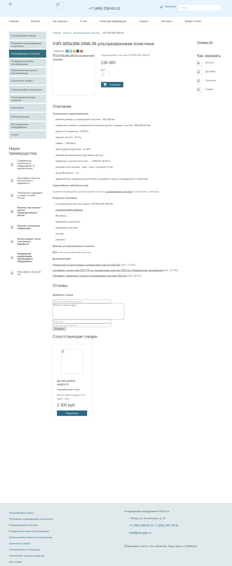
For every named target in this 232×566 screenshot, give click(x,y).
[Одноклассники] (74, 51)
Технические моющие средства (26, 555)
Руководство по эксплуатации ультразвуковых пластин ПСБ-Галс (87, 265)
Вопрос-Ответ (193, 21)
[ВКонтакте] (67, 51)
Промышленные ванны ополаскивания (30, 537)
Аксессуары (15, 561)
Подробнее (72, 413)
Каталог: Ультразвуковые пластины (81, 33)
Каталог (35, 21)
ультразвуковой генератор (69, 210)
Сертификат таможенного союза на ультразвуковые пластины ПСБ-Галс (90, 276)
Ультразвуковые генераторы (24, 549)
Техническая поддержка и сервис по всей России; (29, 195)
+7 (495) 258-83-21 (141, 525)
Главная (14, 21)
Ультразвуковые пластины (23, 525)
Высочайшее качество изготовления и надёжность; (28, 180)
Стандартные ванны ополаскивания (29, 531)
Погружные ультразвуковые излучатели (31, 519)
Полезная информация (113, 21)
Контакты (166, 21)
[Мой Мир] (78, 51)
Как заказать (60, 21)
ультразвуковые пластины (118, 191)
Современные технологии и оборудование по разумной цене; (26, 164)
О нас (83, 21)
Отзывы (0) (205, 42)
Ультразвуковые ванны (21, 512)
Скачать (144, 21)
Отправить (59, 329)
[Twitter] (71, 51)
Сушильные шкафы (20, 543)
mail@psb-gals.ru (140, 532)
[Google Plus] (81, 51)
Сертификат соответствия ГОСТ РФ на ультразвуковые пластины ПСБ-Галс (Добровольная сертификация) (108, 270)
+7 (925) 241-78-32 (166, 525)
